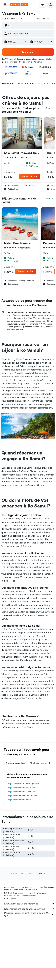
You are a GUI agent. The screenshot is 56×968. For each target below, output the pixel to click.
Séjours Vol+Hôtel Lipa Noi (19, 799)
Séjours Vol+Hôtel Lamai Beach (21, 787)
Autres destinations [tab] (15, 763)
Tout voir (50, 108)
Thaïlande (31, 874)
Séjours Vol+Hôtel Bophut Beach (22, 795)
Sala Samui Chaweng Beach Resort (22, 153)
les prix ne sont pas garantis (25, 895)
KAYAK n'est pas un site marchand (21, 903)
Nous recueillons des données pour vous (24, 908)
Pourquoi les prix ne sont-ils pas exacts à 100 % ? (26, 914)
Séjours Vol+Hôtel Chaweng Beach (23, 783)
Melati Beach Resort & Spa (20, 243)
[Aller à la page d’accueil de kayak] (19, 4)
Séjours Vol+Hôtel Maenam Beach (23, 791)
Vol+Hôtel (14, 874)
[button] (5, 4)
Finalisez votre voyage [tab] (41, 763)
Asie (22, 874)
